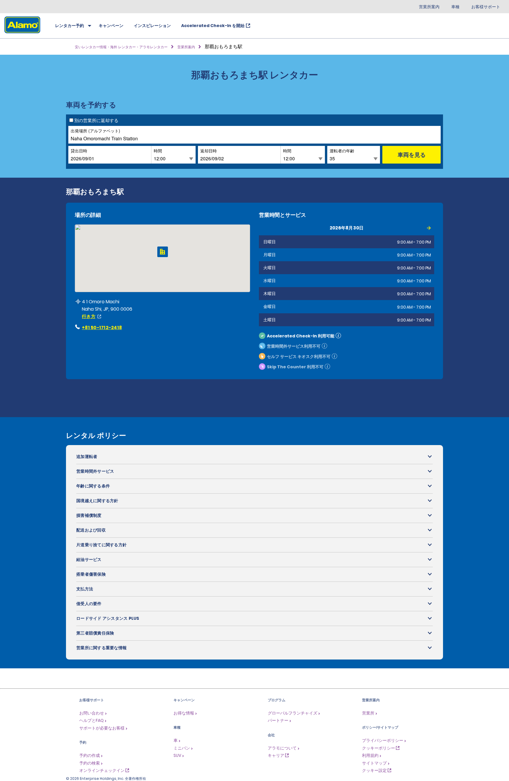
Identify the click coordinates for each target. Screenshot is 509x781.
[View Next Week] (429, 228)
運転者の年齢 (342, 150)
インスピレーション (152, 26)
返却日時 (208, 150)
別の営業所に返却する (96, 120)
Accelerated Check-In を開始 (212, 26)
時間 (158, 150)
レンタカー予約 (69, 26)
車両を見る (412, 154)
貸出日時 (79, 150)
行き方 (88, 316)
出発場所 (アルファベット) (95, 130)
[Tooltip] (338, 336)
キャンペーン (111, 26)
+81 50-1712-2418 (102, 327)
